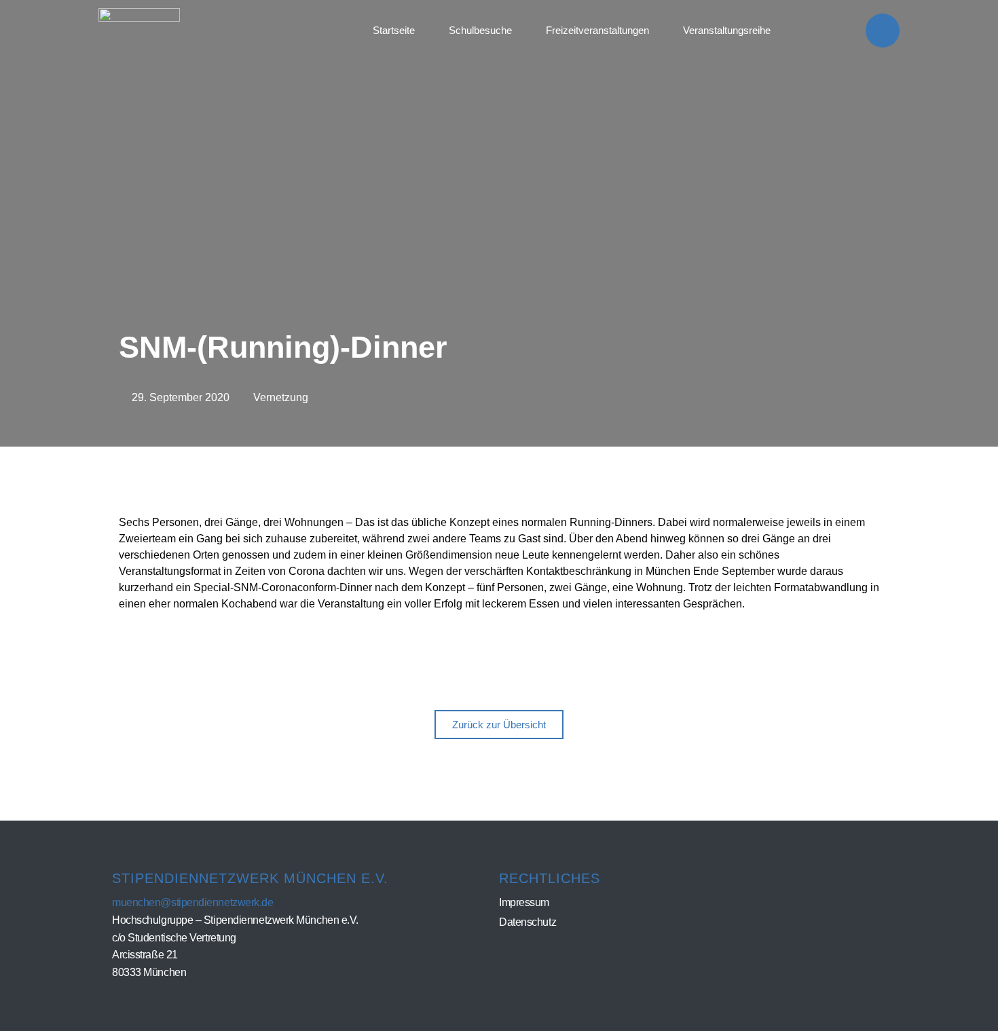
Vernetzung (280, 397)
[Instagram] (883, 31)
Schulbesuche (480, 30)
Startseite (394, 30)
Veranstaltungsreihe (727, 30)
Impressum (524, 902)
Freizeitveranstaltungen (597, 30)
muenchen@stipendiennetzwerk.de (193, 902)
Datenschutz (527, 922)
